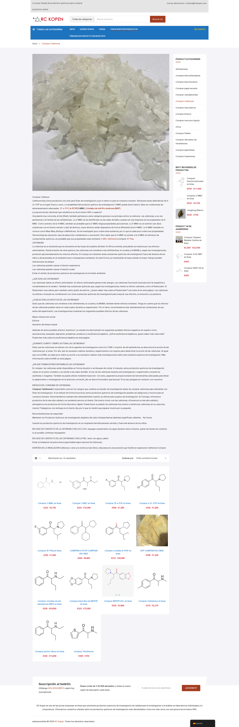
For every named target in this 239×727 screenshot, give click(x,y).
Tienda (102, 29)
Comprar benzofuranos (186, 82)
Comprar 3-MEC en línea (83, 503)
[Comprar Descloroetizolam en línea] (181, 182)
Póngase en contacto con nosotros (87, 36)
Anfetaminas (182, 69)
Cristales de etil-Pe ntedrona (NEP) (103, 208)
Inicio (72, 29)
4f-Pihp (130, 239)
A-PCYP (73, 208)
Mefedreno (113, 239)
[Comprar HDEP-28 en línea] (179, 270)
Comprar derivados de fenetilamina (186, 141)
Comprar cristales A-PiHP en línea (118, 552)
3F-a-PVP (64, 208)
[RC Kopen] (47, 19)
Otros (178, 127)
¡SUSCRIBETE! (191, 688)
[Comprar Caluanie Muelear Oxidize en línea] (179, 239)
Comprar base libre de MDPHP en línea (84, 602)
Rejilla (36, 458)
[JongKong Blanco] (181, 214)
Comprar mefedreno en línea (152, 601)
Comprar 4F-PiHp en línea (49, 550)
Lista (40, 458)
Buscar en (158, 19)
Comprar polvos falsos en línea (49, 651)
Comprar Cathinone (185, 101)
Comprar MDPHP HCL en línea (118, 601)
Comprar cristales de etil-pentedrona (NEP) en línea (50, 602)
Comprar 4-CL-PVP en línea (152, 503)
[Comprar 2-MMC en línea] (181, 199)
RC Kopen (59, 721)
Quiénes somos (87, 29)
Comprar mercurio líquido (188, 120)
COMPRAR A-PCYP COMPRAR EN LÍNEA (84, 552)
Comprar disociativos (186, 107)
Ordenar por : (128, 458)
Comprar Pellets (183, 133)
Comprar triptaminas (185, 156)
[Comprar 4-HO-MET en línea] (179, 256)
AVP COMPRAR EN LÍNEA (152, 550)
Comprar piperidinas (185, 150)
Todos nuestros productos (124, 29)
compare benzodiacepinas (188, 75)
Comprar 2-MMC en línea (49, 503)
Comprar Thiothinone (84, 651)
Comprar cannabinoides (187, 94)
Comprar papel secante (186, 88)
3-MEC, (104, 239)
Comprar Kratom (183, 114)
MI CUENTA (199, 29)
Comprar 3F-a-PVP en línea (117, 503)
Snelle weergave (49, 496)
